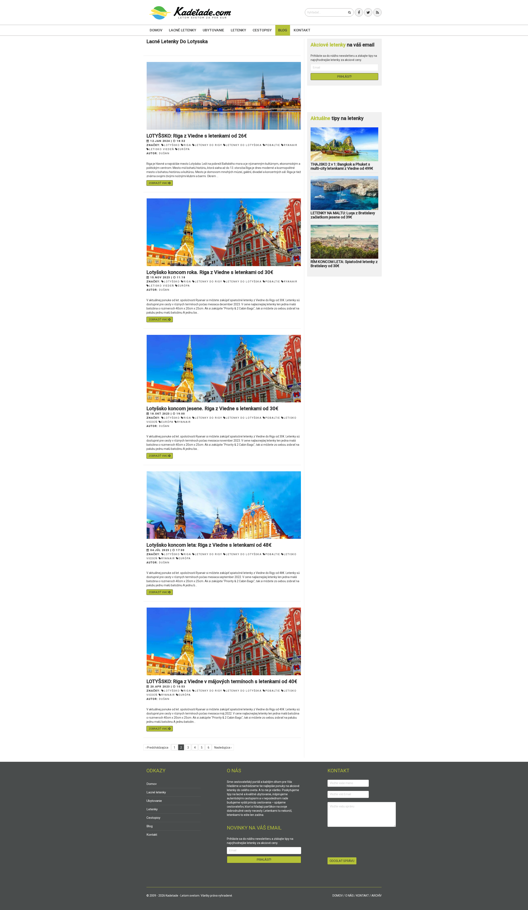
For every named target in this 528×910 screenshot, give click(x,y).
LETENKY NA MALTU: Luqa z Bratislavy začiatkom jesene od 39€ (343, 215)
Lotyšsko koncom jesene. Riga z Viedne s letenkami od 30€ (212, 408)
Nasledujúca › (223, 747)
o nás (349, 895)
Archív (376, 895)
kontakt (362, 895)
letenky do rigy (208, 145)
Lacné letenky (182, 30)
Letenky (238, 30)
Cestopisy (262, 30)
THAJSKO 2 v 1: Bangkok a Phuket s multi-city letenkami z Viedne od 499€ (342, 166)
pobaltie (272, 145)
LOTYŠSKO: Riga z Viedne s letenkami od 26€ (196, 136)
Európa (184, 149)
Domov (156, 30)
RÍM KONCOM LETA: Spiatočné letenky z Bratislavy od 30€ (344, 263)
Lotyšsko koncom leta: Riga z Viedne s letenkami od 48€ (208, 545)
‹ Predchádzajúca (157, 747)
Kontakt (302, 30)
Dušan (164, 153)
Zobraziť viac (158, 183)
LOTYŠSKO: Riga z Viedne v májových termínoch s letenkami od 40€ (221, 681)
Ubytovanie (213, 30)
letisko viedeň (161, 149)
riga (187, 145)
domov (337, 895)
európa (184, 285)
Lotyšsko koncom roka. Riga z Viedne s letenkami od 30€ (209, 272)
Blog (282, 30)
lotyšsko (172, 145)
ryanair (290, 145)
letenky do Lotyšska (244, 145)
